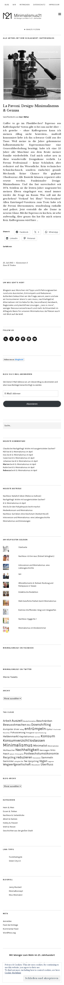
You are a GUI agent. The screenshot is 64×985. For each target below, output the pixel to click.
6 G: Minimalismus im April (21, 452)
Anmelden (7, 921)
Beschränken (44, 720)
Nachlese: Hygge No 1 (27, 619)
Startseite (22, 547)
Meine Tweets (10, 677)
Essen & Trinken (9, 265)
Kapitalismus (26, 736)
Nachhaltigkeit (27, 750)
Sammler (8, 761)
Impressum (54, 5)
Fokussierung (17, 732)
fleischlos (6, 733)
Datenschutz (39, 5)
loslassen (37, 740)
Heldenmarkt (11, 736)
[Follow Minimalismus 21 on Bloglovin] (13, 360)
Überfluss (47, 764)
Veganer (51, 761)
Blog (7, 5)
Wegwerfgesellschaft (17, 764)
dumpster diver (11, 729)
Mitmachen (25, 5)
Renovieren (37, 758)
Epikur (49, 729)
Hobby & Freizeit (10, 823)
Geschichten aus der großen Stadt (18, 831)
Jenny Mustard (15, 887)
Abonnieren (32, 404)
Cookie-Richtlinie (13, 973)
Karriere (37, 737)
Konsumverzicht (16, 740)
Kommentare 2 (22, 263)
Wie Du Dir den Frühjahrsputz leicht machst (21, 507)
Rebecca (7, 470)
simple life (18, 761)
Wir (14, 5)
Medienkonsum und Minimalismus (18, 510)
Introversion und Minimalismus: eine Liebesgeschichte (26, 517)
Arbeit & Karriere (10, 819)
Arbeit (7, 720)
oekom (12, 754)
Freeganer (30, 732)
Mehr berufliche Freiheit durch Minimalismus (37, 601)
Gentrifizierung (40, 733)
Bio (29, 725)
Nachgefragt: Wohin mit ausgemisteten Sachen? (34, 448)
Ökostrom (35, 765)
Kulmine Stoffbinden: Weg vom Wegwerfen (37, 610)
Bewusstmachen (14, 724)
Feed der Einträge (10, 925)
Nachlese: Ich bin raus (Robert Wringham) (36, 556)
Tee (25, 761)
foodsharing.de (15, 857)
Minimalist (40, 745)
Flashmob (57, 729)
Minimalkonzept (16, 891)
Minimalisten (53, 746)
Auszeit (17, 721)
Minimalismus (18, 745)
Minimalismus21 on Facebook (18, 648)
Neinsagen (44, 750)
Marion (6, 464)
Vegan (43, 761)
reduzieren (24, 757)
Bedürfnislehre (29, 721)
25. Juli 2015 (8, 263)
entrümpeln (35, 728)
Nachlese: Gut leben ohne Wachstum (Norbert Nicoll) (26, 514)
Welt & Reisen (9, 827)
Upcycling (33, 761)
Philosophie (19, 754)
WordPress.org (9, 933)
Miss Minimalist (15, 895)
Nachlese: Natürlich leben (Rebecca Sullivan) (22, 496)
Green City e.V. (15, 861)
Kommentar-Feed (10, 929)
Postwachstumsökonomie (41, 753)
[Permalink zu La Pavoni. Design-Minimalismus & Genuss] (32, 99)
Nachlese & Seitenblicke (13, 815)
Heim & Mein (8, 807)
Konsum (48, 736)
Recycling (9, 757)
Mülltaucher (9, 750)
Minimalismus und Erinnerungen (16, 521)
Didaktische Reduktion (28, 592)
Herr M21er (24, 117)
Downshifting (41, 724)
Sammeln (47, 757)
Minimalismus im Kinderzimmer (32, 628)
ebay (22, 729)
